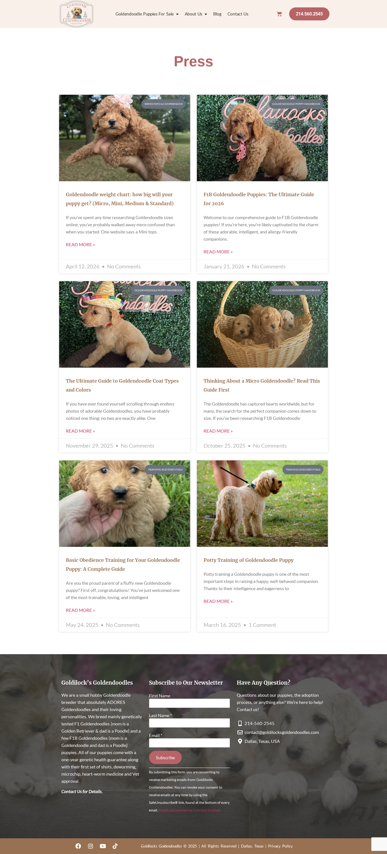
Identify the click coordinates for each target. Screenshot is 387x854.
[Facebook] (78, 846)
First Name (159, 695)
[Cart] (279, 14)
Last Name (160, 715)
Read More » (80, 244)
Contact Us (238, 13)
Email (155, 735)
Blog (217, 13)
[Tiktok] (115, 846)
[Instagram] (90, 846)
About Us (193, 13)
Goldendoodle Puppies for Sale (145, 13)
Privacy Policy (280, 845)
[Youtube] (102, 846)
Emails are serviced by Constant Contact (190, 810)
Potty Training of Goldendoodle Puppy (249, 560)
